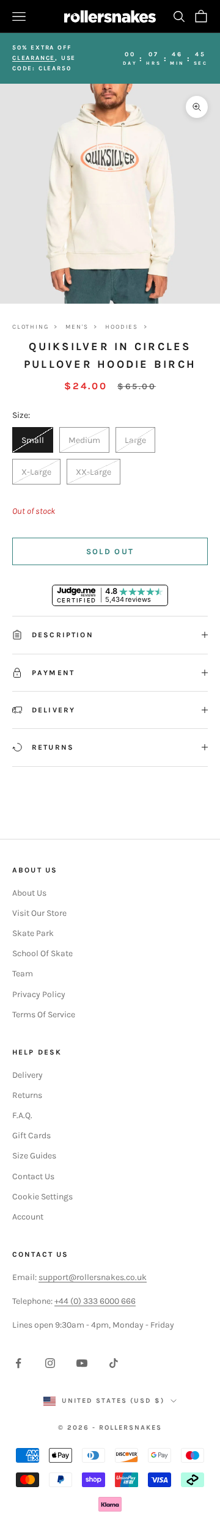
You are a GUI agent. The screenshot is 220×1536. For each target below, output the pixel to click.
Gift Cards (31, 1135)
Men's (76, 327)
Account (27, 1217)
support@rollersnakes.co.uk (92, 1277)
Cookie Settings (42, 1196)
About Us (29, 893)
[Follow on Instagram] (50, 1363)
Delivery (27, 1075)
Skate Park (33, 933)
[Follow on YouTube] (82, 1363)
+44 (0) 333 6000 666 (95, 1301)
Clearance (33, 58)
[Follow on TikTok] (114, 1363)
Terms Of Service (43, 1014)
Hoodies (121, 327)
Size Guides (34, 1155)
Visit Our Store (39, 913)
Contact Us (33, 1176)
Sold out (110, 551)
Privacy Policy (38, 994)
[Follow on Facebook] (18, 1363)
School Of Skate (42, 953)
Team (22, 973)
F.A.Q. (22, 1115)
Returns (27, 1095)
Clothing (30, 327)
